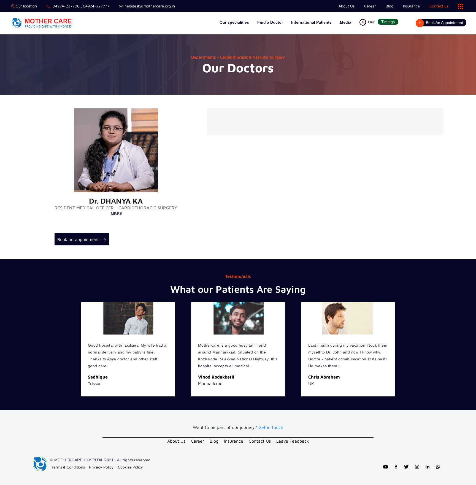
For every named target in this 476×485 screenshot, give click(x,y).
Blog (389, 6)
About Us (347, 6)
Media (345, 22)
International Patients (311, 22)
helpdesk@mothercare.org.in (150, 6)
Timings (388, 22)
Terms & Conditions (68, 467)
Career (370, 6)
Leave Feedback (292, 441)
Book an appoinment (78, 239)
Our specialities (234, 22)
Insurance (411, 6)
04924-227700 (66, 6)
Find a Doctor (270, 22)
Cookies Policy (130, 467)
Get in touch (270, 427)
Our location (26, 6)
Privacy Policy (101, 467)
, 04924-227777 (94, 6)
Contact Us (260, 441)
